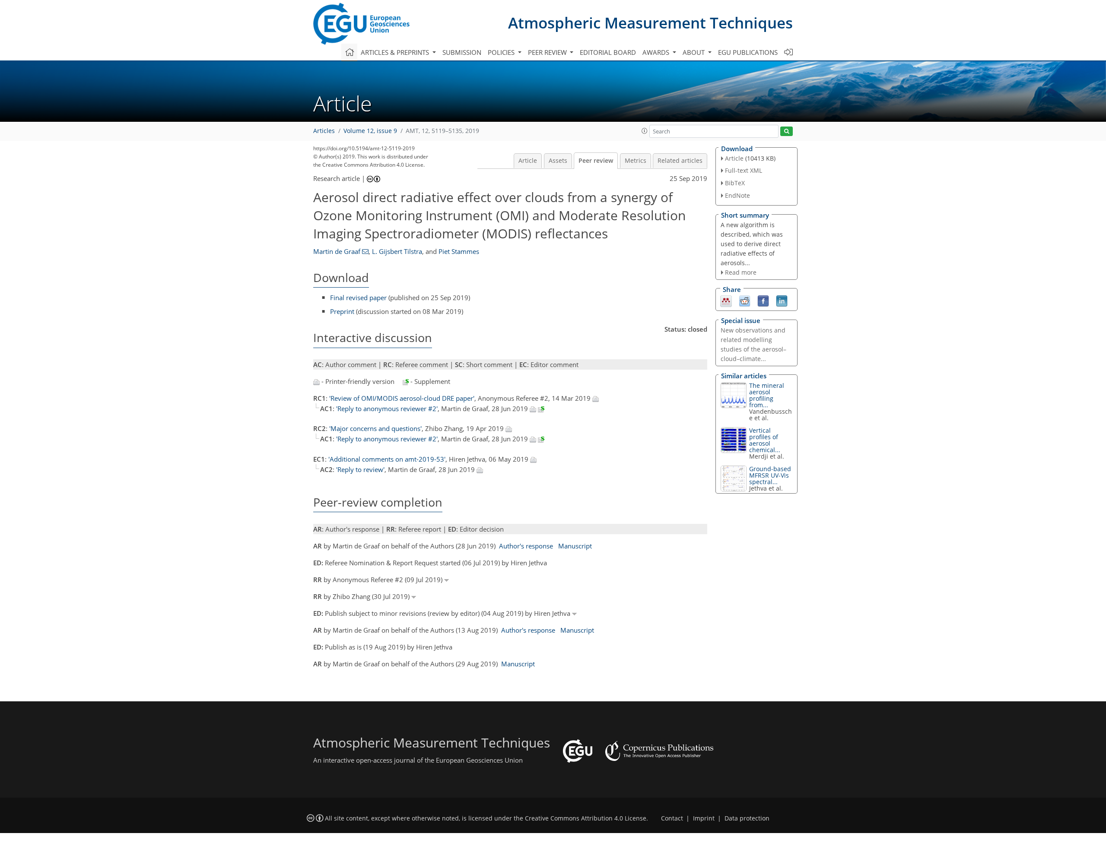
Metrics (635, 161)
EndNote (737, 195)
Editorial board (608, 52)
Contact (672, 818)
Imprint (704, 818)
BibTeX (735, 183)
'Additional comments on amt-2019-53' (386, 459)
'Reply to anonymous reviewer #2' (387, 408)
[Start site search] (786, 131)
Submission (461, 52)
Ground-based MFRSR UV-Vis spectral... (770, 475)
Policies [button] (502, 52)
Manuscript (575, 546)
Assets (558, 161)
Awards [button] (656, 52)
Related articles (680, 161)
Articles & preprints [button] (396, 52)
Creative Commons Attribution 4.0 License (585, 818)
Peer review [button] (548, 52)
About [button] (694, 52)
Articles (324, 131)
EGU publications (748, 52)
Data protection (747, 818)
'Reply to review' (360, 469)
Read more (740, 272)
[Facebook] (763, 300)
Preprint (342, 311)
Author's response (526, 546)
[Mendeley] (726, 300)
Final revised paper (358, 297)
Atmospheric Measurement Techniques (650, 23)
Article (527, 161)
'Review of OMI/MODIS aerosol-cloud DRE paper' (401, 398)
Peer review (595, 161)
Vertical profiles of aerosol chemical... (764, 440)
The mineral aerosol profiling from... (766, 395)
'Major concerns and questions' (375, 428)
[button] (645, 131)
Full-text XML (743, 170)
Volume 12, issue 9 (370, 131)
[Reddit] (744, 300)
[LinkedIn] (782, 300)
